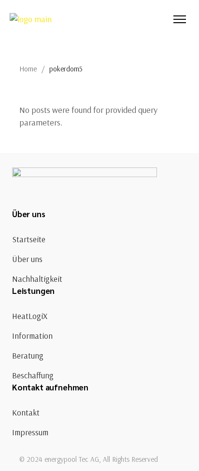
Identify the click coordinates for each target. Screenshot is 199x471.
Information (32, 336)
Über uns (27, 259)
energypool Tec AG (71, 459)
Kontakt (26, 412)
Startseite (28, 239)
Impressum (30, 432)
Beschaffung (33, 375)
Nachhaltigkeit (37, 279)
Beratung (27, 355)
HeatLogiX (29, 316)
